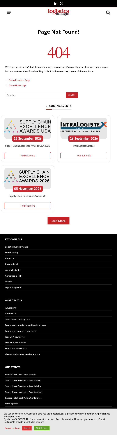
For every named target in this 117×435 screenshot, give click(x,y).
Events (8, 281)
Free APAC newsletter (16, 348)
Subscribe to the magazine (17, 319)
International (11, 264)
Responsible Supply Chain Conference (23, 397)
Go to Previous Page (19, 80)
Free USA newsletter (15, 336)
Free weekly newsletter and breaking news (25, 325)
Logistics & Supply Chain (16, 246)
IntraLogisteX (11, 403)
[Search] (107, 12)
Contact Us (10, 313)
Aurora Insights (12, 270)
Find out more (27, 155)
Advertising (10, 307)
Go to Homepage (17, 85)
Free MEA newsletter (15, 342)
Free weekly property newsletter (21, 331)
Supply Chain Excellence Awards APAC (23, 392)
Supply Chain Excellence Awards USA (23, 380)
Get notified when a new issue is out (22, 354)
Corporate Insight (13, 275)
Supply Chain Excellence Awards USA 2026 (27, 145)
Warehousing (11, 252)
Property (9, 258)
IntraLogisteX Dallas (84, 145)
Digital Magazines (13, 287)
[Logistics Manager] (58, 12)
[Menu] (9, 12)
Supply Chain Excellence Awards (20, 374)
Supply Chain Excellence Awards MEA (23, 386)
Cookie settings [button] (12, 428)
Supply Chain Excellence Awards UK (27, 195)
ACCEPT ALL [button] (42, 428)
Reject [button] (27, 428)
